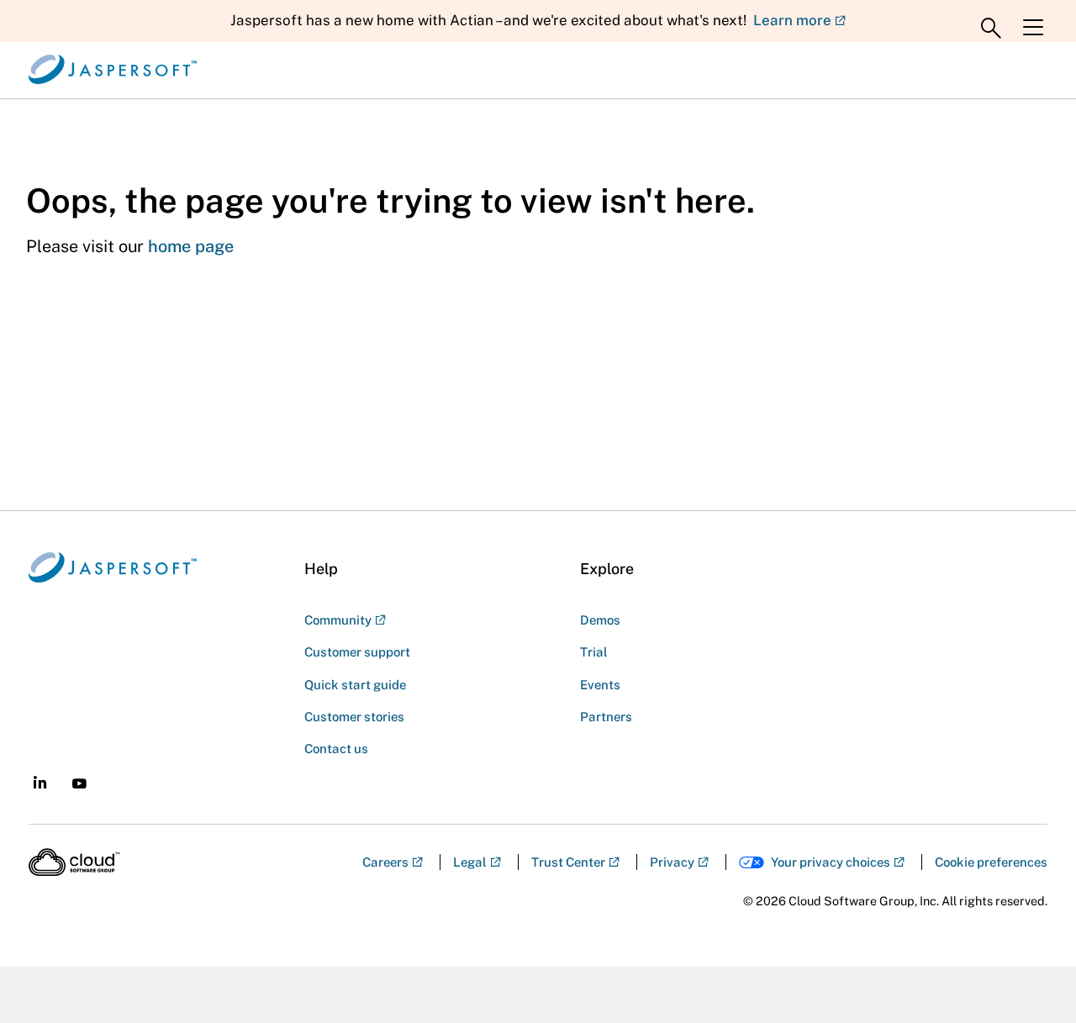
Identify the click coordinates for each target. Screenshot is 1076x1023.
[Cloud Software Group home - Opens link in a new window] (74, 862)
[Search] (991, 28)
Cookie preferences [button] (991, 862)
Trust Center (568, 862)
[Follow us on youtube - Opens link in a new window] (79, 784)
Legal (470, 862)
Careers (385, 862)
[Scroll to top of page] (1031, 974)
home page (191, 246)
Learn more (792, 20)
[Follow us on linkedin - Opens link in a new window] (40, 782)
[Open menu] (1033, 27)
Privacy (672, 862)
